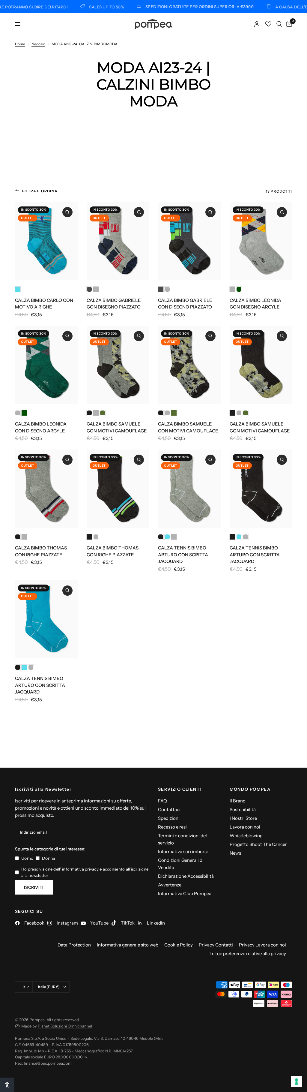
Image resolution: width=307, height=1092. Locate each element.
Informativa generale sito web (127, 945)
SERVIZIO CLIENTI (179, 789)
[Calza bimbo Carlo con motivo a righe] (46, 241)
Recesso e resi (172, 827)
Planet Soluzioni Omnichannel (65, 1026)
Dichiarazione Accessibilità (186, 876)
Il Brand (238, 801)
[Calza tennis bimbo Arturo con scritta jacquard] (189, 489)
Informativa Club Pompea (184, 893)
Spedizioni (169, 818)
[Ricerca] (279, 24)
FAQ (162, 801)
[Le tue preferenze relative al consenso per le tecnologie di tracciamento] (296, 1081)
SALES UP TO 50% (89, 7)
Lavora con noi (245, 827)
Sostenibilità (243, 809)
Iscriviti (34, 887)
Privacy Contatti (216, 945)
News (235, 853)
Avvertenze (169, 885)
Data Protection (74, 945)
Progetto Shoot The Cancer (258, 844)
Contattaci (169, 809)
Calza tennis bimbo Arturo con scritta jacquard (183, 554)
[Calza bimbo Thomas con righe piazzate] (46, 489)
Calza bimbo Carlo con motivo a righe (44, 303)
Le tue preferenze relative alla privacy (248, 953)
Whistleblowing (246, 835)
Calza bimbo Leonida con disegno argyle (255, 303)
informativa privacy (81, 869)
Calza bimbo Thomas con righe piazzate (41, 551)
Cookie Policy (178, 945)
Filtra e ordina (40, 191)
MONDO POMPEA (250, 789)
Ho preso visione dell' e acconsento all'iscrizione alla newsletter (84, 872)
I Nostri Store (243, 818)
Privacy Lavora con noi (262, 945)
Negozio (38, 44)
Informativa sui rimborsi (183, 851)
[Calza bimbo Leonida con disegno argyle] (261, 241)
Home (20, 44)
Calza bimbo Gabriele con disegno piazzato (114, 303)
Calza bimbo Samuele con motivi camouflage (117, 427)
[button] (7, 1085)
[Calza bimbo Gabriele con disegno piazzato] (118, 241)
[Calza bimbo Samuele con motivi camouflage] (118, 365)
